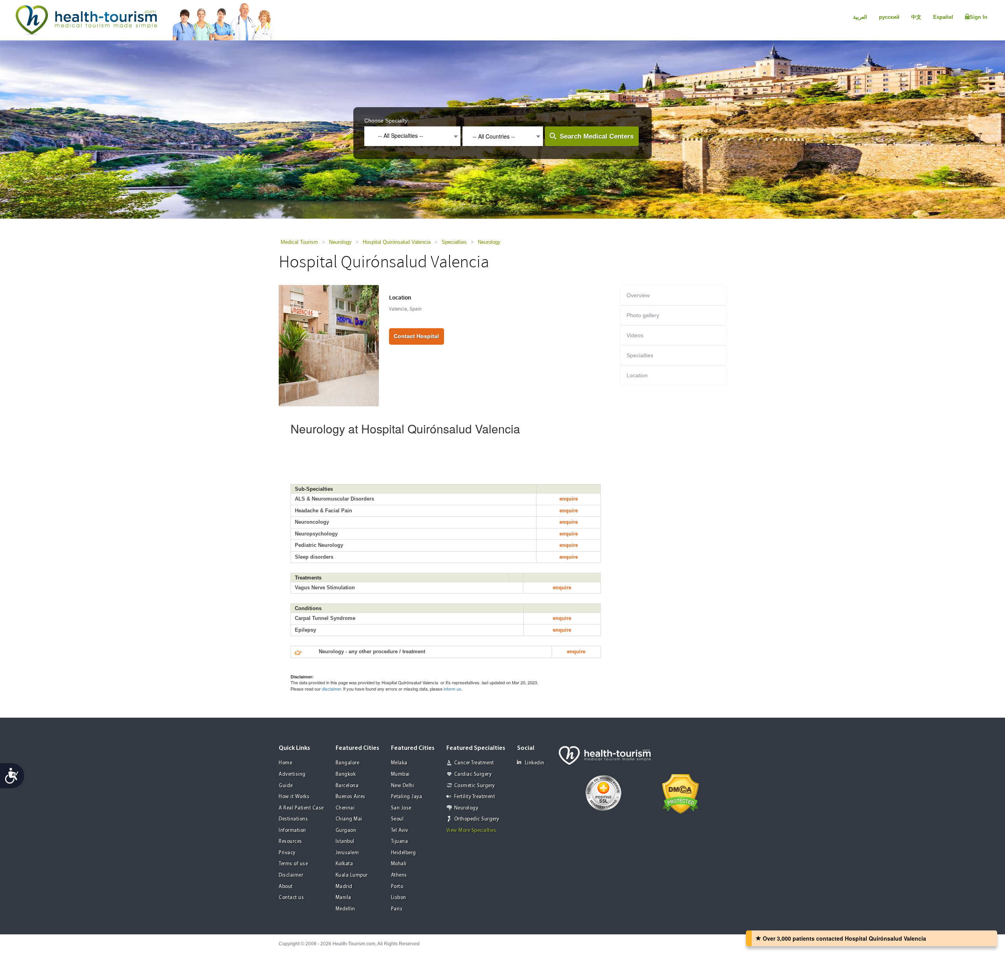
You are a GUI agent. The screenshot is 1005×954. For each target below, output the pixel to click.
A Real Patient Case (301, 808)
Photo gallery (643, 315)
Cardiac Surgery (473, 774)
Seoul (397, 819)
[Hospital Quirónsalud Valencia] (329, 345)
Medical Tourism (299, 242)
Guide (286, 785)
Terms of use (293, 863)
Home (285, 763)
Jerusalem (347, 852)
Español (943, 17)
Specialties (454, 242)
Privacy (287, 852)
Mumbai (400, 774)
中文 (916, 17)
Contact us (291, 897)
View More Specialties (471, 830)
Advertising (292, 774)
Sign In (978, 17)
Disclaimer (291, 875)
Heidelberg (403, 852)
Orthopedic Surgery (476, 819)
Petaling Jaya (406, 796)
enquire (568, 499)
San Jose (401, 808)
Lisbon (398, 897)
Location (637, 375)
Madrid (344, 886)
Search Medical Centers (597, 136)
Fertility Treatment (474, 796)
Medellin (345, 909)
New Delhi (403, 785)
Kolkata (344, 863)
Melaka (399, 763)
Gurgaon (346, 830)
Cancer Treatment (474, 763)
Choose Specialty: (386, 120)
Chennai (345, 808)
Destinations (293, 819)
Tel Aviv (399, 830)
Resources (290, 841)
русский (889, 17)
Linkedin (535, 763)
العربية (860, 17)
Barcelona (347, 785)
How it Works (294, 796)
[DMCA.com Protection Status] (680, 793)
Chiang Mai (349, 819)
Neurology (340, 242)
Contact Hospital (416, 336)
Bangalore (348, 763)
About (286, 886)
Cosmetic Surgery (474, 785)
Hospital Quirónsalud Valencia (397, 242)
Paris (397, 909)
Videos (635, 335)
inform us (452, 688)
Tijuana (399, 841)
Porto (397, 886)
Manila (343, 897)
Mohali (399, 863)
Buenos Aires (350, 796)
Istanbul (345, 841)
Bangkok (346, 774)
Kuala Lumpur (352, 875)
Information (292, 830)
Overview (638, 295)
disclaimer (331, 688)
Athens (399, 875)
